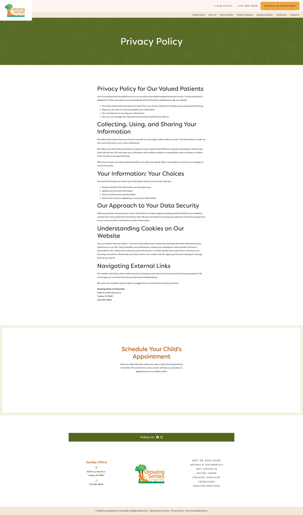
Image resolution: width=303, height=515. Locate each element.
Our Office (224, 6)
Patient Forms (207, 473)
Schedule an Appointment (280, 6)
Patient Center (198, 15)
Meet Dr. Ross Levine (206, 460)
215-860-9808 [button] (248, 6)
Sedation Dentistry (264, 15)
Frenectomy (281, 15)
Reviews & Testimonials (206, 465)
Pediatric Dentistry (245, 15)
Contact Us (294, 15)
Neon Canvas (163, 511)
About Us (212, 15)
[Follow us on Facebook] (157, 437)
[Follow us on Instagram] (161, 437)
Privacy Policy (177, 511)
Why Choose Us (206, 469)
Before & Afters (226, 15)
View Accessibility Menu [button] (197, 511)
